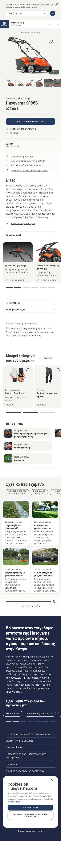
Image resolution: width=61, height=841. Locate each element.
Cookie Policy (14, 802)
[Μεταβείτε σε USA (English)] (52, 13)
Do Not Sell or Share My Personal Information (30, 815)
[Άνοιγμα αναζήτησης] (50, 24)
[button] (50, 41)
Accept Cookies (31, 808)
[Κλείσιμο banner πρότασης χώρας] (56, 4)
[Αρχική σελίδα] (4, 24)
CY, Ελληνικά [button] (16, 25)
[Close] (51, 780)
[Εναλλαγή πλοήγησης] (57, 24)
